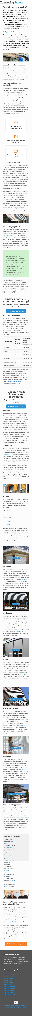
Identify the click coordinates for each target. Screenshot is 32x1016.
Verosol (9, 517)
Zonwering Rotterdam (9, 975)
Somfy (8, 510)
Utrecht (6, 886)
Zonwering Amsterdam (9, 973)
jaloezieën (24, 769)
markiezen (18, 632)
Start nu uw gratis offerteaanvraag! (13, 922)
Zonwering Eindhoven (9, 980)
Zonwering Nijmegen (9, 988)
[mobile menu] (30, 2)
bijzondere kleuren (8, 454)
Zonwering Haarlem (8, 990)
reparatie (5, 235)
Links (5, 1007)
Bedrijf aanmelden (23, 1007)
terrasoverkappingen (18, 818)
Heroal (8, 514)
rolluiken (24, 579)
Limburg (13, 880)
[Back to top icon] (16, 1002)
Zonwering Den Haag (9, 977)
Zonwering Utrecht (8, 978)
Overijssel (7, 859)
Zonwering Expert (9, 1005)
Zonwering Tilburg (8, 984)
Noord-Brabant (10, 851)
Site (16, 1005)
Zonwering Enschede (9, 994)
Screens (24, 674)
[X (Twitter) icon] (16, 1010)
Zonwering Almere (8, 982)
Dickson (9, 521)
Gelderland (7, 855)
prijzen (21, 320)
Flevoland (8, 876)
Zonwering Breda (8, 992)
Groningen (7, 862)
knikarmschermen (20, 725)
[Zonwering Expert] (11, 2)
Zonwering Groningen (9, 986)
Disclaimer (24, 1005)
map (18, 1005)
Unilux (8, 524)
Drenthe (6, 870)
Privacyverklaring (12, 1007)
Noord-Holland (10, 847)
